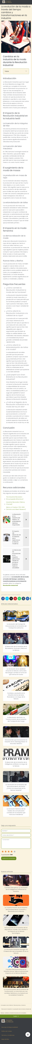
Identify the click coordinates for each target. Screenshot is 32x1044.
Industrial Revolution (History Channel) (15, 503)
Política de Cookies (6, 1031)
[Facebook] (3, 598)
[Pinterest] (15, 598)
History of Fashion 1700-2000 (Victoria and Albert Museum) (16, 508)
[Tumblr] (23, 598)
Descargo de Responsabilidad (9, 1027)
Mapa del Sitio (5, 1039)
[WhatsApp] (19, 598)
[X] (11, 598)
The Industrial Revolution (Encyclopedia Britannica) (14, 498)
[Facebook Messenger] (7, 598)
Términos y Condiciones (7, 1035)
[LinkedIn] (27, 598)
